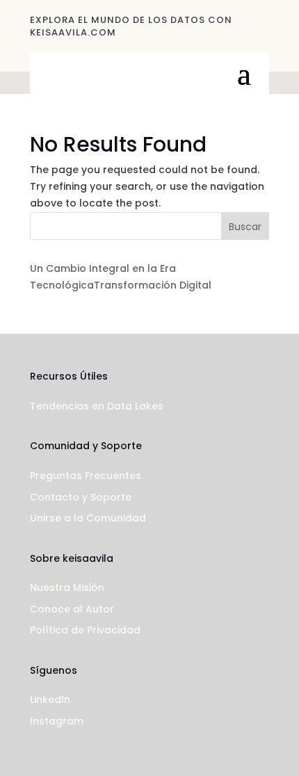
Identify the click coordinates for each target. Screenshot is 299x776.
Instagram (56, 721)
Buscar (245, 227)
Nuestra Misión (67, 588)
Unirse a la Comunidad (88, 518)
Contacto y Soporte (80, 497)
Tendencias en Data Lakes (96, 406)
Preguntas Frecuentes (85, 476)
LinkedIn (50, 699)
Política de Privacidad (85, 630)
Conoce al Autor (72, 609)
